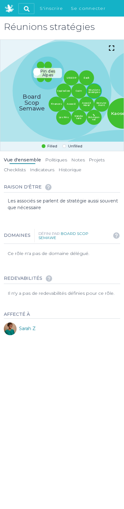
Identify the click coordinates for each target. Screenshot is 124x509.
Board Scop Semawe (63, 235)
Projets (97, 160)
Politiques (56, 160)
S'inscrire (51, 8)
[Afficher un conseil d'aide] (48, 187)
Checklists (15, 170)
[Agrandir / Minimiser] (111, 49)
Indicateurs (42, 170)
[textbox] (64, 204)
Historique (70, 170)
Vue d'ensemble (22, 160)
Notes (78, 160)
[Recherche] (26, 9)
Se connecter (88, 8)
